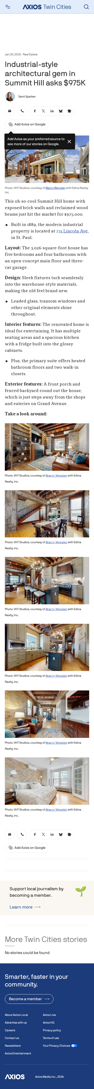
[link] (9, 111)
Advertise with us (16, 1022)
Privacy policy (52, 1030)
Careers (10, 1030)
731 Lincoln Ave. (72, 231)
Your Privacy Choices (56, 1045)
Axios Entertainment (18, 1053)
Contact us (12, 1038)
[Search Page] (86, 7)
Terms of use (51, 1038)
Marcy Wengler (55, 188)
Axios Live (49, 1014)
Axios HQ (48, 1022)
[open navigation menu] (8, 6)
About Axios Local (16, 1014)
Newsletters (13, 1045)
